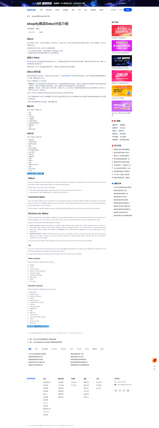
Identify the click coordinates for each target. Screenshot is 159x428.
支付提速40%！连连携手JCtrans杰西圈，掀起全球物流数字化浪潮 (122, 165)
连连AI (101, 10)
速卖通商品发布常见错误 (36, 359)
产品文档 (73, 382)
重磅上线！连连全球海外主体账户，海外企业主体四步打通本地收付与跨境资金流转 (122, 156)
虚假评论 (115, 125)
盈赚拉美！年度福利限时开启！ (121, 83)
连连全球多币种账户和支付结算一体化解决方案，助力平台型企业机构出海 (122, 152)
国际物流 (60, 394)
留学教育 (60, 388)
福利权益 (86, 394)
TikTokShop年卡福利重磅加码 (120, 53)
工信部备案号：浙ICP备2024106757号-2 (47, 425)
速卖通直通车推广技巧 (77, 354)
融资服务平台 (47, 409)
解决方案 (49, 10)
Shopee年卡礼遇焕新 (118, 98)
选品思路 (122, 125)
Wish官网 (122, 134)
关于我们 (98, 382)
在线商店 (67, 76)
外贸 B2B (61, 385)
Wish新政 (115, 137)
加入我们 (98, 388)
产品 (41, 10)
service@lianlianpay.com (124, 385)
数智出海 (86, 382)
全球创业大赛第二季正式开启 (120, 68)
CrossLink (46, 412)
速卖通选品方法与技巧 (77, 356)
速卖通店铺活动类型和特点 (78, 359)
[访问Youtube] (128, 390)
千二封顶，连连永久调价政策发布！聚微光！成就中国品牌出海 (122, 174)
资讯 (85, 10)
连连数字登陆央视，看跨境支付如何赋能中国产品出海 (122, 177)
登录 (120, 10)
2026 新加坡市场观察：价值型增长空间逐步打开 (122, 168)
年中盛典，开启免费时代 (119, 38)
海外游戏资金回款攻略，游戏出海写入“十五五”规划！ (122, 159)
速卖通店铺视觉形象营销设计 (79, 362)
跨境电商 (60, 382)
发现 (73, 10)
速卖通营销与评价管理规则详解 (80, 365)
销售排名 (115, 134)
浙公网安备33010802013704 (66, 425)
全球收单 (45, 388)
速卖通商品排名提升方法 (36, 356)
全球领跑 (45, 397)
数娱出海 (60, 397)
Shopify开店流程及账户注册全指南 (44, 339)
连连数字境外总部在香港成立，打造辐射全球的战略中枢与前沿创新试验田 (122, 162)
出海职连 (93, 10)
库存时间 (121, 131)
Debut (37, 28)
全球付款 (45, 385)
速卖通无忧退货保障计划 (36, 365)
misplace (122, 128)
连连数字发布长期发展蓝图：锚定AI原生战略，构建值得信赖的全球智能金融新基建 (122, 149)
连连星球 (45, 391)
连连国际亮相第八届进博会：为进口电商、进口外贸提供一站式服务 (122, 171)
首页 (31, 10)
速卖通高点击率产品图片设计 (37, 362)
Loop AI (45, 403)
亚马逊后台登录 (124, 139)
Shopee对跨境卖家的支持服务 (37, 354)
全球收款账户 (47, 382)
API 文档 (73, 385)
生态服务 (65, 10)
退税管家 (45, 400)
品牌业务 (115, 128)
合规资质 (98, 385)
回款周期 (115, 139)
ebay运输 (123, 137)
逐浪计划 (86, 385)
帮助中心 (86, 397)
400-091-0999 (121, 382)
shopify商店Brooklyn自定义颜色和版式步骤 (47, 342)
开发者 (57, 10)
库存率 (114, 131)
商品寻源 (45, 406)
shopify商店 (31, 28)
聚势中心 (86, 388)
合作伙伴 (86, 391)
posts (34, 292)
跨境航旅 (60, 391)
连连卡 (45, 394)
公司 (79, 10)
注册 (127, 10)
